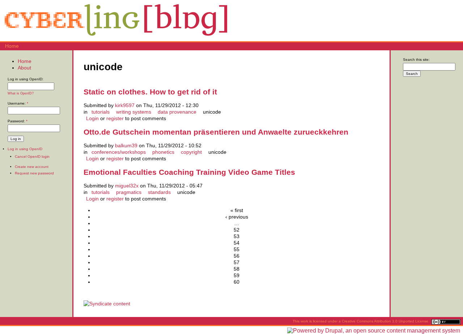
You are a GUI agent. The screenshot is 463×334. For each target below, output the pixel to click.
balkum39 (126, 145)
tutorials (101, 112)
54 (236, 243)
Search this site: (416, 60)
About (24, 68)
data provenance (177, 112)
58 (236, 269)
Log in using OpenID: (25, 79)
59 (236, 275)
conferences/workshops (119, 152)
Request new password (34, 173)
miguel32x (127, 186)
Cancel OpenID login (32, 156)
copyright (191, 152)
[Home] (116, 38)
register (115, 118)
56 (236, 256)
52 (236, 230)
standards (159, 192)
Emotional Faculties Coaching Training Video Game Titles (189, 172)
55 (236, 249)
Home (12, 46)
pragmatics (128, 192)
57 (236, 262)
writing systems (133, 112)
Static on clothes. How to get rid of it (150, 92)
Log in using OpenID (25, 149)
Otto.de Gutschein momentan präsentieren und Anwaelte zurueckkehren (216, 132)
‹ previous (236, 217)
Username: (18, 103)
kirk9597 (125, 105)
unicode (212, 112)
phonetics (163, 152)
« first (236, 210)
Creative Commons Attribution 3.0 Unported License (385, 321)
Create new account (31, 167)
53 (236, 236)
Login (92, 118)
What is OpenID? (21, 93)
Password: (17, 121)
